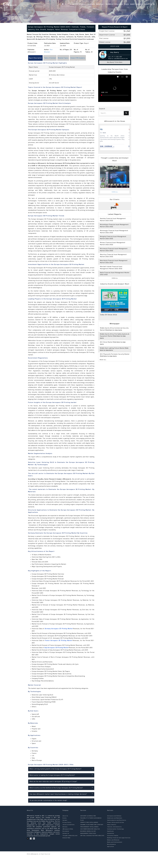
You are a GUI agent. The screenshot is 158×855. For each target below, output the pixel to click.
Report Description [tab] (35, 58)
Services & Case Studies (87, 4)
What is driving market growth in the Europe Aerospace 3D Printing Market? (55, 769)
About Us (68, 4)
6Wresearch (34, 854)
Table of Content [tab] (50, 58)
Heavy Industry (111, 824)
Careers (65, 820)
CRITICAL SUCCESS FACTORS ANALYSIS (92, 835)
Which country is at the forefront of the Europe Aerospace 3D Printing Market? (56, 788)
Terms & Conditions (69, 824)
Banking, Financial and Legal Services (118, 837)
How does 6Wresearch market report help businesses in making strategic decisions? (58, 794)
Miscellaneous (111, 844)
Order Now (114, 46)
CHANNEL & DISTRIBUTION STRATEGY (91, 824)
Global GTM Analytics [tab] (77, 58)
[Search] (126, 113)
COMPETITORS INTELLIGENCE (89, 822)
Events (126, 4)
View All (115, 192)
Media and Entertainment (114, 842)
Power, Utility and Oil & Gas (115, 822)
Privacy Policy (67, 822)
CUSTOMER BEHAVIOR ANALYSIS (90, 829)
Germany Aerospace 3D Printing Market (59, 628)
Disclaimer (66, 831)
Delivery (65, 826)
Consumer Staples (112, 835)
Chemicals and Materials (114, 818)
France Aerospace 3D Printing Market (58, 640)
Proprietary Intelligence (114, 4)
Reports (75, 4)
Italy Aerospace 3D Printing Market (56, 647)
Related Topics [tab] (63, 58)
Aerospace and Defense (114, 815)
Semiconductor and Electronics (116, 820)
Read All (103, 359)
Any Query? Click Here (114, 62)
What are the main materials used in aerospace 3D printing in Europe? (53, 781)
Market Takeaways (136, 4)
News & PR (100, 4)
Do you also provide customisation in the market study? (48, 800)
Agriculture (110, 846)
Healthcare (110, 831)
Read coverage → (111, 146)
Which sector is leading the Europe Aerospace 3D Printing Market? (52, 775)
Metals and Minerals (113, 840)
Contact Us (148, 4)
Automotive (110, 833)
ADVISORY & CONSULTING (88, 815)
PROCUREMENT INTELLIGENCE (89, 826)
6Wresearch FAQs (68, 829)
